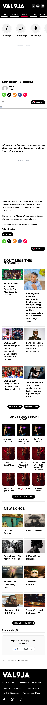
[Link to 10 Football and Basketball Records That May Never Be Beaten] (12, 274)
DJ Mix (34, 15)
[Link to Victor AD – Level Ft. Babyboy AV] (34, 600)
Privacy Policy (34, 688)
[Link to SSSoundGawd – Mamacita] (34, 546)
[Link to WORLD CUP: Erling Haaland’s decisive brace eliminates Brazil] (12, 372)
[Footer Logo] (16, 675)
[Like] (3, 102)
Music (24, 15)
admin (11, 87)
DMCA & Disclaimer (10, 693)
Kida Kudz (7, 234)
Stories (14, 15)
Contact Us (19, 688)
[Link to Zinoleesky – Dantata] (34, 572)
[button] (21, 489)
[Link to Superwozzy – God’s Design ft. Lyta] (12, 572)
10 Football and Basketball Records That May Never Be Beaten (11, 289)
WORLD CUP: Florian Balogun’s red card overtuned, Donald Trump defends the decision (12, 351)
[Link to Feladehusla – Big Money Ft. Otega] (12, 546)
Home (4, 15)
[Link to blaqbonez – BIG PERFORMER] (12, 600)
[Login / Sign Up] (38, 6)
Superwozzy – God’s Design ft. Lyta (11, 584)
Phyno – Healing (34, 530)
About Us (6, 688)
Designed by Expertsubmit (30, 682)
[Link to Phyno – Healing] (34, 520)
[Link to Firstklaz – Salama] (12, 520)
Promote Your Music (31, 693)
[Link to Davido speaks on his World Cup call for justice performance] (34, 334)
